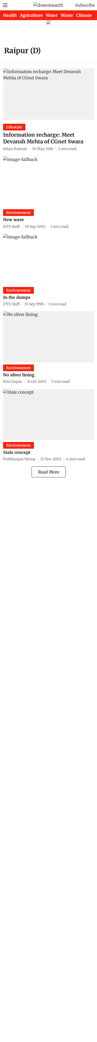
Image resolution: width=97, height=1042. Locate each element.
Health (10, 15)
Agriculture (31, 15)
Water (52, 15)
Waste (67, 15)
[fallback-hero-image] (48, 93)
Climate (84, 15)
